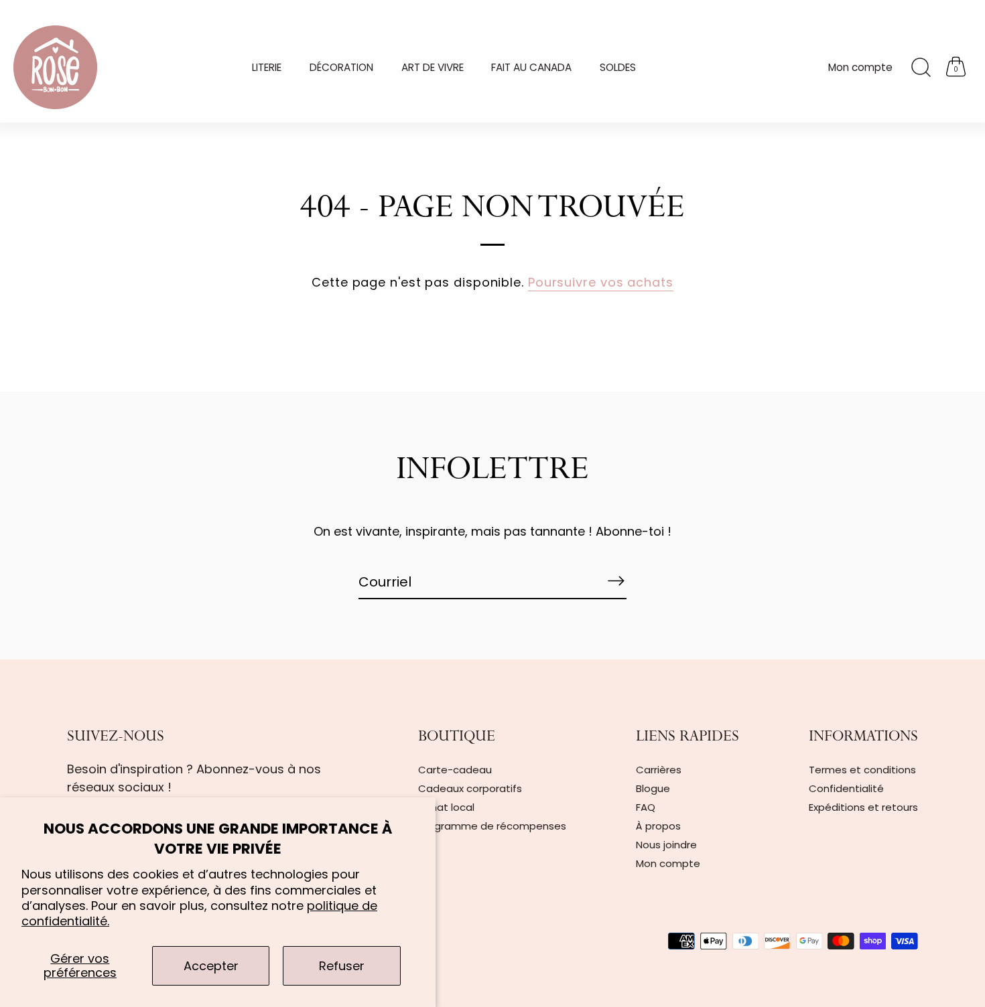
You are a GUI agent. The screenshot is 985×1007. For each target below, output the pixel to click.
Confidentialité (846, 788)
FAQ (645, 807)
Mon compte (860, 67)
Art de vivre (432, 67)
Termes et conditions (862, 770)
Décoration (341, 67)
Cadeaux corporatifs (470, 788)
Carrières (658, 770)
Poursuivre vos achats (600, 282)
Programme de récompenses (492, 826)
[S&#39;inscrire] (616, 581)
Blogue (653, 788)
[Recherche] (920, 67)
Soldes (618, 67)
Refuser (342, 965)
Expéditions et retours (863, 807)
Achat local (446, 807)
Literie (266, 67)
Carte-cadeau (455, 770)
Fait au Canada (531, 67)
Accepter (211, 965)
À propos (658, 826)
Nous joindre (666, 845)
